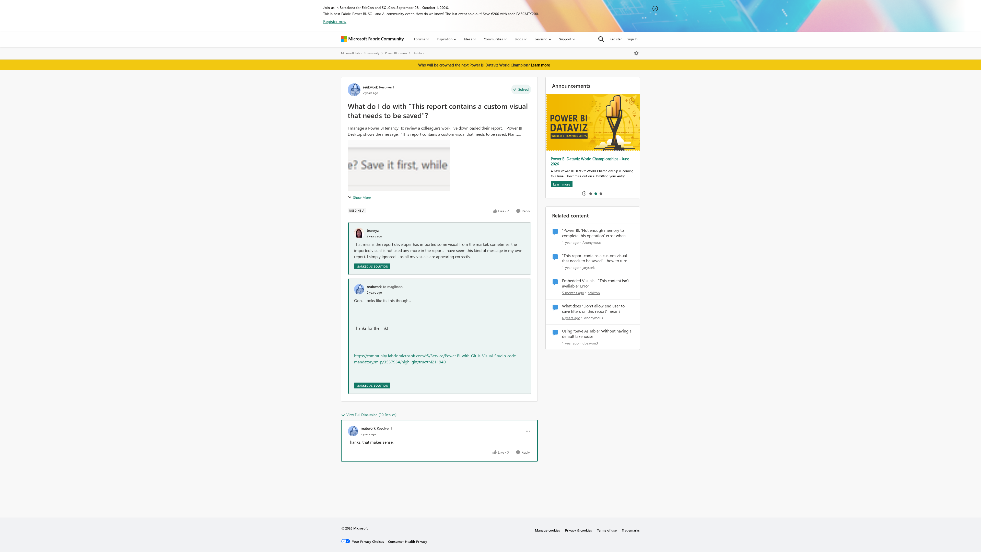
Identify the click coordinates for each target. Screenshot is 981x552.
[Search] (601, 39)
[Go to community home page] (372, 39)
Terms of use (607, 530)
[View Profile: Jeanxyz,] (359, 233)
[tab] (590, 193)
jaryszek (588, 267)
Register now (334, 21)
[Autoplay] (584, 193)
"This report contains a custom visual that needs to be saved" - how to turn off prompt (597, 258)
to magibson (393, 286)
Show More (362, 197)
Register (616, 39)
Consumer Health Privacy (407, 541)
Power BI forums (396, 53)
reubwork (370, 87)
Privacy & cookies (578, 530)
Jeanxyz (373, 230)
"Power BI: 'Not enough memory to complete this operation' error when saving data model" (594, 233)
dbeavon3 (590, 343)
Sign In (632, 39)
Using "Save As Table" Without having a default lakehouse (597, 333)
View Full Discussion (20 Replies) (371, 414)
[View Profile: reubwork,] (359, 289)
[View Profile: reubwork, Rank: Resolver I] (354, 89)
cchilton (594, 292)
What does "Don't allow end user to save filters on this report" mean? (593, 308)
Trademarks (631, 530)
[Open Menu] (636, 53)
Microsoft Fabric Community (360, 53)
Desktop (418, 53)
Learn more (540, 64)
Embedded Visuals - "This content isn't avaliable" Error (595, 283)
